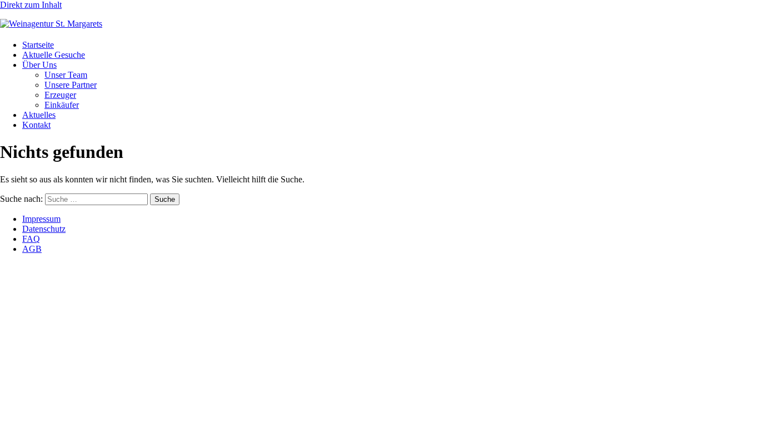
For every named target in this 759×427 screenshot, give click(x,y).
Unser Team (65, 75)
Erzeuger (60, 95)
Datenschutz (44, 229)
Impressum (41, 219)
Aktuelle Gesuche (53, 54)
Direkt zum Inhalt (31, 4)
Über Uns (39, 64)
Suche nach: (21, 198)
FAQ (31, 239)
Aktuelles (39, 115)
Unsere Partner (70, 85)
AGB (32, 249)
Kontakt (36, 125)
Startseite (38, 44)
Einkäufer (61, 105)
